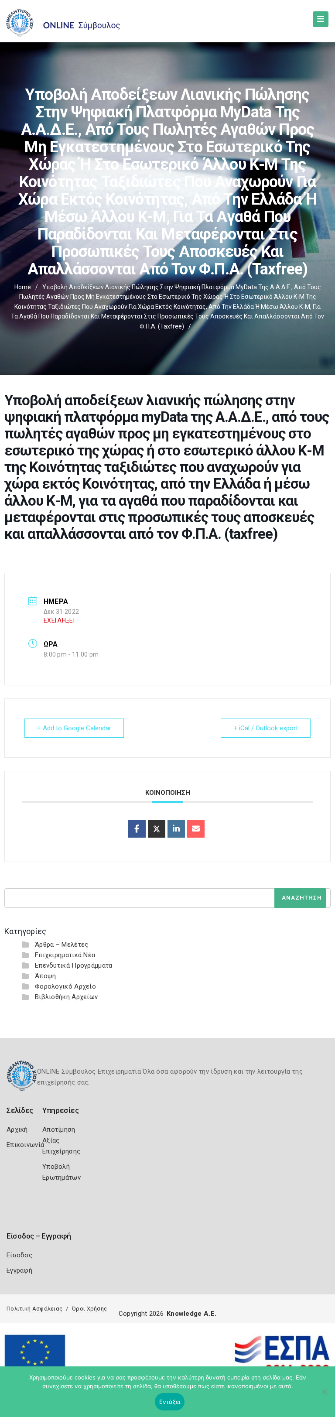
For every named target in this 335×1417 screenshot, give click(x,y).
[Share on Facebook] (137, 829)
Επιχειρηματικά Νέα (65, 955)
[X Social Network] (156, 829)
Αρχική (17, 1129)
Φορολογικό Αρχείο (65, 986)
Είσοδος (19, 1255)
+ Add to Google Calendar (74, 728)
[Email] (196, 829)
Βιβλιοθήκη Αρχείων (66, 997)
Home (22, 287)
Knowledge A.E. (191, 1314)
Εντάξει (170, 1401)
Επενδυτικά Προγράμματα (74, 965)
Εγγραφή (19, 1270)
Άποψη (45, 976)
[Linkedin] (176, 829)
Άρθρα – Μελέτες (62, 944)
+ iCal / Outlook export (265, 728)
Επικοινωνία (25, 1145)
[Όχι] (324, 1396)
